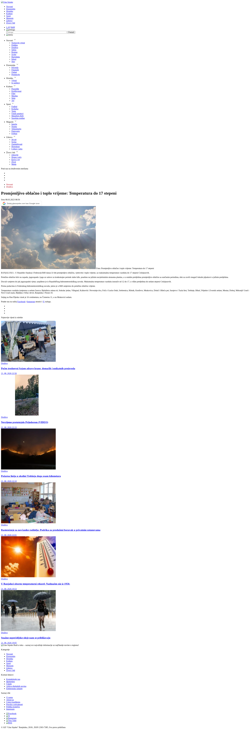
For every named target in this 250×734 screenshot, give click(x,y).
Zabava (9, 20)
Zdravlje (14, 155)
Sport (8, 16)
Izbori (13, 59)
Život (13, 162)
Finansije (15, 70)
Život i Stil (10, 23)
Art (12, 100)
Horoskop (15, 146)
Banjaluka (15, 57)
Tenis (13, 111)
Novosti (9, 6)
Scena (13, 142)
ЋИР (13, 27)
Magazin (9, 18)
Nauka (14, 126)
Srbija (13, 50)
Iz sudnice (15, 83)
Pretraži (71, 32)
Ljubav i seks (16, 149)
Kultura (9, 13)
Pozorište (15, 89)
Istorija (14, 124)
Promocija (15, 74)
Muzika (14, 96)
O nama (9, 697)
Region (14, 52)
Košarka (14, 109)
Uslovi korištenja (13, 702)
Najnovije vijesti (18, 43)
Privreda (14, 67)
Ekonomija (10, 9)
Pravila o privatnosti (14, 704)
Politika (14, 45)
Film (13, 93)
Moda (13, 164)
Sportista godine (18, 118)
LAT (8, 27)
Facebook (21, 302)
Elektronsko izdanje (14, 688)
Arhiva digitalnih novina (16, 686)
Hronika (9, 11)
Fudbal (14, 106)
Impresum (10, 709)
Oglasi (14, 72)
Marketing (10, 681)
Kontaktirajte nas (13, 679)
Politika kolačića (13, 707)
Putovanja (15, 131)
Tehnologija (16, 129)
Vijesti (14, 80)
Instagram (31, 302)
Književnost (16, 91)
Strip (13, 98)
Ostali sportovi (17, 113)
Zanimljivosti (16, 144)
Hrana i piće (16, 157)
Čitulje (9, 684)
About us (10, 700)
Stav (13, 61)
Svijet (13, 54)
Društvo (14, 47)
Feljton (14, 133)
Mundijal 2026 (17, 116)
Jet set (13, 139)
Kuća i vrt (15, 159)
